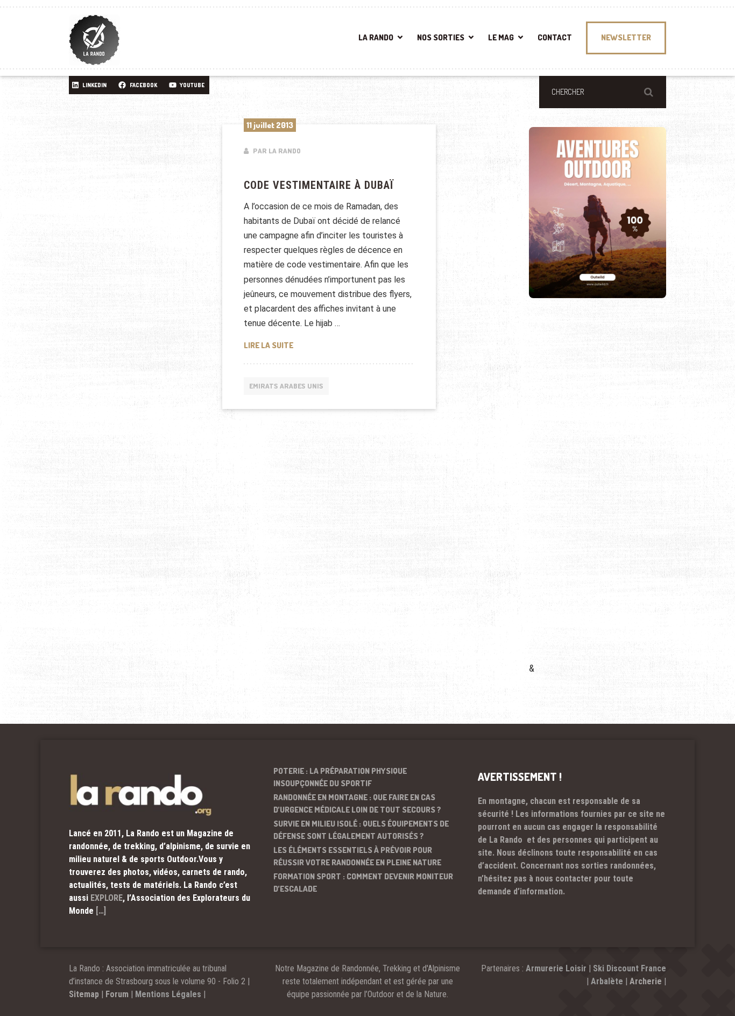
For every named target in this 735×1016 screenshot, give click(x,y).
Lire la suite (322, 345)
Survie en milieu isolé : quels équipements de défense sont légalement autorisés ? (361, 830)
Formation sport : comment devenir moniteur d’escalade (363, 882)
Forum (117, 994)
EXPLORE (106, 898)
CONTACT (555, 37)
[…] (101, 911)
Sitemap (84, 994)
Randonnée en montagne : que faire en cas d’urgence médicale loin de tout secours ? (357, 803)
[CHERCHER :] (602, 92)
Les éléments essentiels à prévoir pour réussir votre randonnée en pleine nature (357, 856)
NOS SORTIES (440, 37)
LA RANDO (375, 37)
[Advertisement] (609, 495)
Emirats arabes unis (286, 386)
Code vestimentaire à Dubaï (319, 185)
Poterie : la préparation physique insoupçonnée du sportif (340, 777)
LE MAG (501, 37)
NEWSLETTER (626, 37)
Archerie (646, 981)
